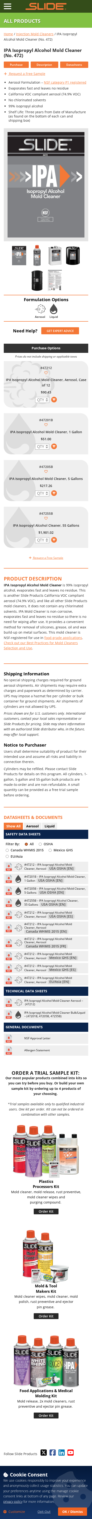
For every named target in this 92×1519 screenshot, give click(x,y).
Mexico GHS (63, 850)
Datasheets (74, 65)
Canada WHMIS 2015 (27, 850)
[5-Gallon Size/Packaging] (73, 255)
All (32, 844)
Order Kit (46, 1211)
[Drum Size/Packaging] (37, 280)
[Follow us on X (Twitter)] (43, 1453)
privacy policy (12, 1501)
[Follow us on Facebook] (52, 1453)
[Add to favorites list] (46, 373)
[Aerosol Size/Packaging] (37, 255)
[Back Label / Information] (55, 280)
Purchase (16, 65)
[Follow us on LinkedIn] (61, 1453)
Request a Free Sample (26, 73)
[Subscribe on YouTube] (70, 1453)
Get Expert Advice (60, 331)
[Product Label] (19, 255)
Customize (16, 1511)
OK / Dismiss (72, 1511)
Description (44, 65)
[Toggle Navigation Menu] (7, 6)
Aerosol (32, 826)
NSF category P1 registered (65, 82)
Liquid (50, 826)
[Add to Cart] (54, 399)
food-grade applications (63, 637)
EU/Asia (17, 856)
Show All (13, 826)
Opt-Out (44, 1511)
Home (8, 34)
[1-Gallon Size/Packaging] (55, 255)
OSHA (48, 844)
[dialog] (46, 1492)
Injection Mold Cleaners (35, 34)
